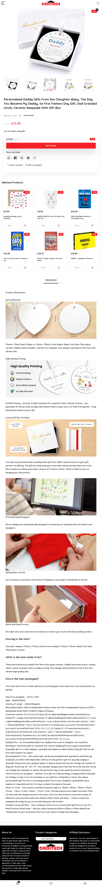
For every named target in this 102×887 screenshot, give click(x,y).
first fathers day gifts (16, 131)
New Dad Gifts (29, 115)
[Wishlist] (51, 883)
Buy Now (51, 145)
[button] (97, 10)
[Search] (98, 3)
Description (51, 280)
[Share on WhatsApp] (8, 158)
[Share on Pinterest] (28, 158)
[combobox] (51, 838)
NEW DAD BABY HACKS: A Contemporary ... (81, 217)
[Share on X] (21, 158)
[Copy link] (34, 158)
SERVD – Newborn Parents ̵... (82, 258)
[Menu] (3, 3)
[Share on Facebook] (15, 158)
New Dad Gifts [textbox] (50, 839)
